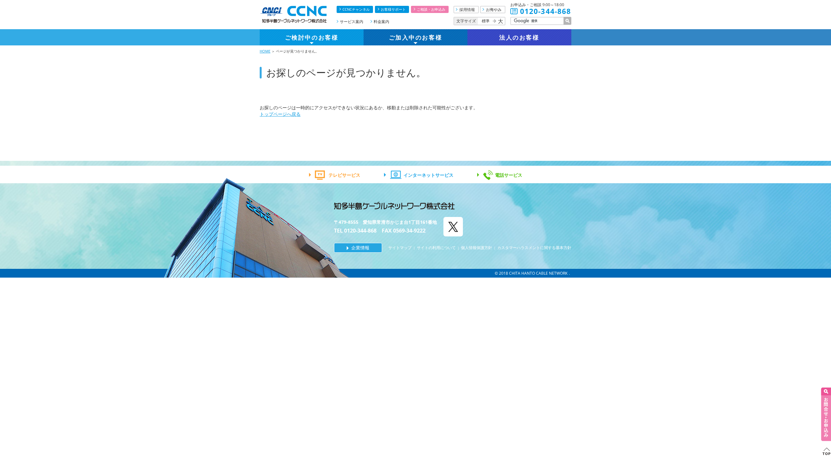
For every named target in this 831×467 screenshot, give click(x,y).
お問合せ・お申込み (826, 414)
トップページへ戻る (280, 114)
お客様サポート (393, 9)
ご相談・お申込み (431, 9)
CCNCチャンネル (356, 9)
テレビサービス (344, 175)
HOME (265, 51)
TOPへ (825, 451)
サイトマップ (400, 247)
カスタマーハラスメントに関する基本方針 (534, 247)
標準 (486, 21)
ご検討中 (311, 37)
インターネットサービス (428, 175)
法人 (519, 37)
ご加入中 (415, 37)
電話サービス (508, 175)
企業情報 (360, 248)
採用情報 (467, 9)
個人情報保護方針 (476, 247)
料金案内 (381, 21)
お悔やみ (494, 9)
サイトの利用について (436, 247)
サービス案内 (351, 21)
